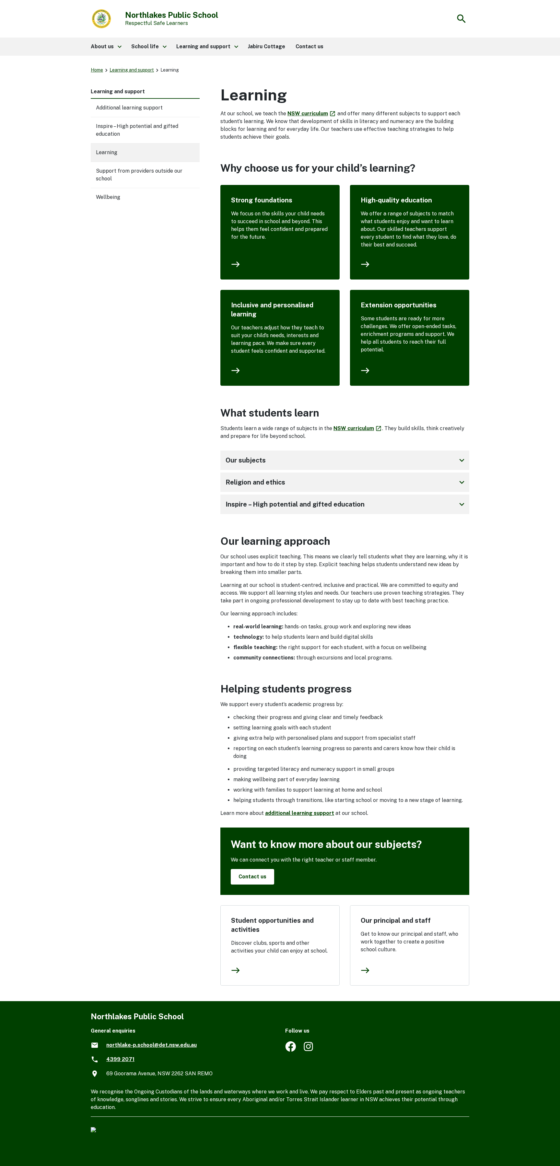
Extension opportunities (399, 305)
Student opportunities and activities (272, 925)
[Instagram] (309, 1050)
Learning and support (132, 70)
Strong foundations (261, 200)
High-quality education (396, 200)
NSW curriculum (311, 113)
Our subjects (346, 460)
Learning (106, 152)
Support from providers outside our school (139, 175)
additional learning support (299, 813)
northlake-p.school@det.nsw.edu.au (151, 1045)
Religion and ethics (346, 482)
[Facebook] (290, 1050)
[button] (106, 47)
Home (97, 70)
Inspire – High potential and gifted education (346, 504)
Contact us (252, 877)
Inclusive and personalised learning (272, 309)
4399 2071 (120, 1059)
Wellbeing (108, 197)
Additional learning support (129, 108)
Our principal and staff (396, 920)
